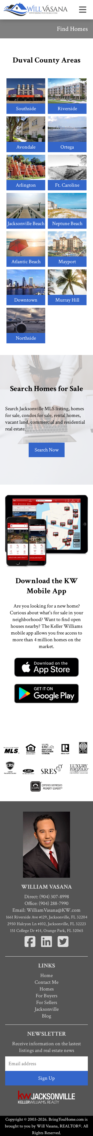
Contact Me (46, 982)
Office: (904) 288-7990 (46, 903)
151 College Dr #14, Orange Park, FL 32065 (46, 930)
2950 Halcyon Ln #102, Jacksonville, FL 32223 (46, 924)
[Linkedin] (47, 947)
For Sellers (46, 1002)
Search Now (47, 450)
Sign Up (46, 1078)
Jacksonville (47, 1009)
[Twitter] (63, 947)
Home (46, 975)
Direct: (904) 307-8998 (46, 896)
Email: (46, 910)
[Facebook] (30, 947)
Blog (46, 1016)
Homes (47, 989)
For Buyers (46, 995)
